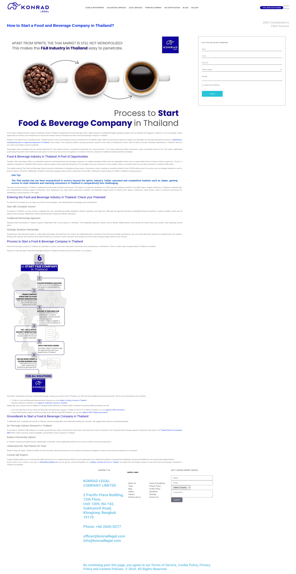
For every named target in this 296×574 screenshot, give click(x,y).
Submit (212, 94)
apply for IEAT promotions (115, 410)
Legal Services (135, 8)
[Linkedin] (86, 550)
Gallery (195, 8)
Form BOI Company (153, 8)
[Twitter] (111, 550)
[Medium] (99, 550)
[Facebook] (92, 550)
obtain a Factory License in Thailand (73, 400)
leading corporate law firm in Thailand (104, 462)
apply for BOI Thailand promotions (95, 412)
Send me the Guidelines (212, 85)
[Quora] (86, 556)
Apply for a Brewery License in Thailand (52, 403)
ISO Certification (172, 8)
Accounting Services (116, 8)
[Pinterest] (118, 550)
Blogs (185, 8)
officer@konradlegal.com (49, 462)
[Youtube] (105, 550)
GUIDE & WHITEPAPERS (94, 8)
